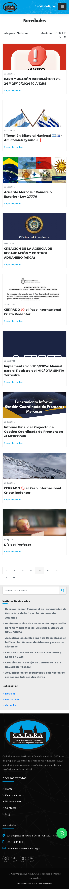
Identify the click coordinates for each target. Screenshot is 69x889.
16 (39, 570)
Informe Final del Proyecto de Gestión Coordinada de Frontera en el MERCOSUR (33, 431)
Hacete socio (13, 801)
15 (31, 570)
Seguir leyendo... (13, 90)
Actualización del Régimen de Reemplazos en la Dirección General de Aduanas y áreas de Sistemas (35, 642)
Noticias (10, 693)
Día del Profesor (17, 545)
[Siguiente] (6, 577)
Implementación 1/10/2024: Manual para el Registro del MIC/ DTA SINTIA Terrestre (34, 370)
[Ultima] (14, 577)
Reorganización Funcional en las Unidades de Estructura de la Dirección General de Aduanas (35, 613)
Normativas (12, 699)
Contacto (10, 807)
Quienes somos (14, 795)
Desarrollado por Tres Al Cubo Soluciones (34, 883)
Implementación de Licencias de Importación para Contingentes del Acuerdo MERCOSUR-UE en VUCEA (35, 628)
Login (8, 814)
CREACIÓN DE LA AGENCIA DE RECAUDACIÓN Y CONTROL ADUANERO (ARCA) (28, 253)
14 (22, 570)
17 (48, 570)
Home (9, 788)
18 (56, 570)
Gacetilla (10, 705)
